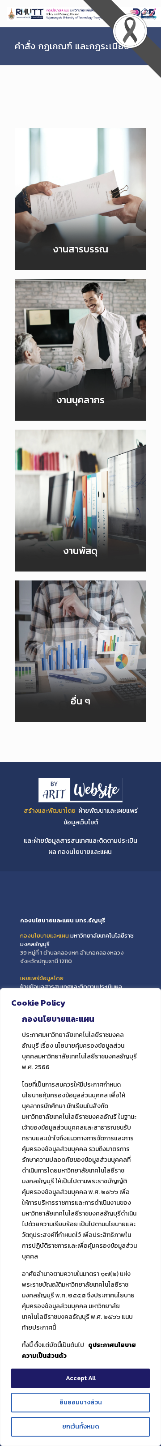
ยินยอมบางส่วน (80, 1402)
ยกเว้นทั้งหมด (80, 1426)
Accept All (81, 1378)
